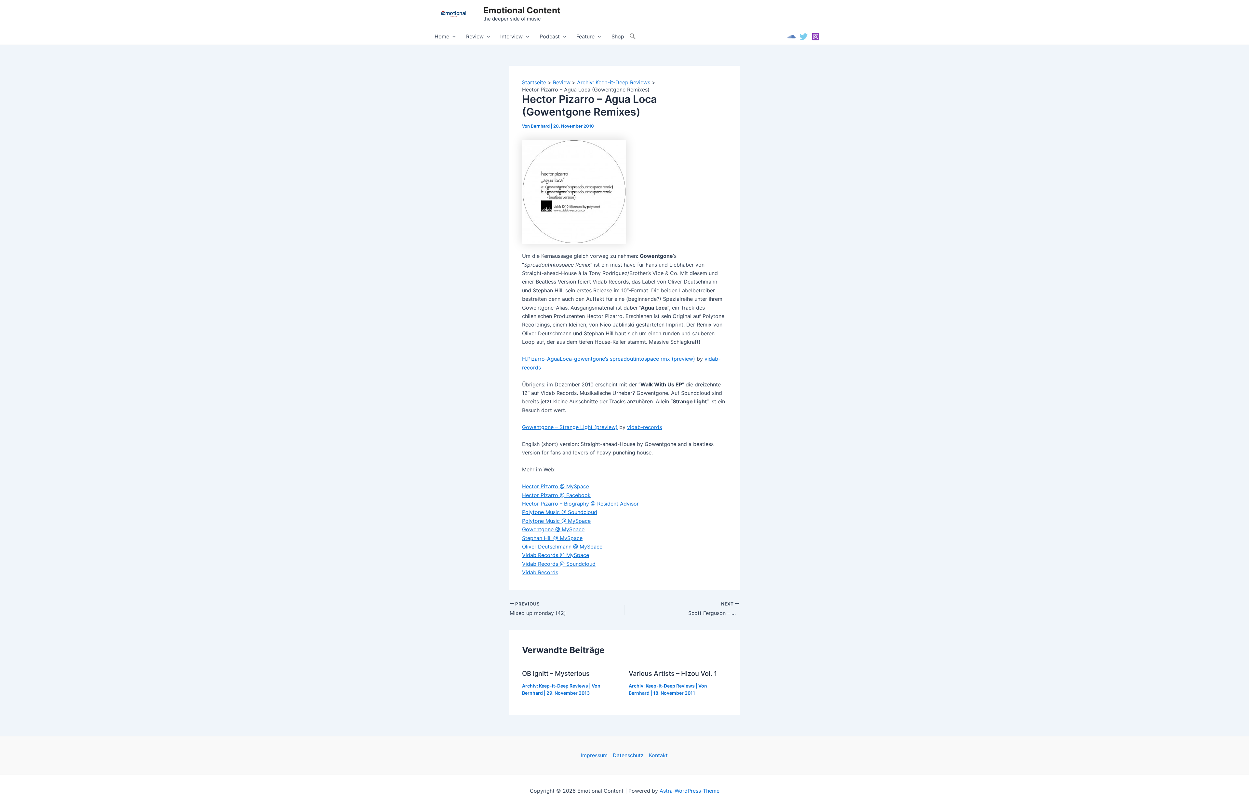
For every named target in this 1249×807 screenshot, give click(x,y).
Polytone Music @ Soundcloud (559, 512)
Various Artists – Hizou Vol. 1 (673, 673)
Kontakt (658, 755)
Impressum (594, 755)
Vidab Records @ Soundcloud (559, 564)
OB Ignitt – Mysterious (556, 673)
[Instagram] (816, 37)
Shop (617, 36)
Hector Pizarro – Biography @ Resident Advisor (580, 503)
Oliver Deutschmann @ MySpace (562, 546)
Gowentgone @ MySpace (553, 529)
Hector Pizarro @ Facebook (556, 495)
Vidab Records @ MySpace (555, 555)
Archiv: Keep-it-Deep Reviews (555, 686)
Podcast (550, 36)
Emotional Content (521, 10)
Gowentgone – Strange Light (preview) (570, 427)
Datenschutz (628, 755)
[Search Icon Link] (632, 36)
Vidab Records (540, 572)
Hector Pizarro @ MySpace (555, 486)
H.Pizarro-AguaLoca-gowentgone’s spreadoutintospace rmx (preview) (608, 358)
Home (442, 36)
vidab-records (644, 427)
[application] (452, 36)
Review (475, 36)
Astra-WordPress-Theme (689, 790)
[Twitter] (803, 37)
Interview (511, 36)
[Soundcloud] (791, 37)
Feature (585, 36)
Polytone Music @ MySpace (556, 521)
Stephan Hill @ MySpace (552, 538)
